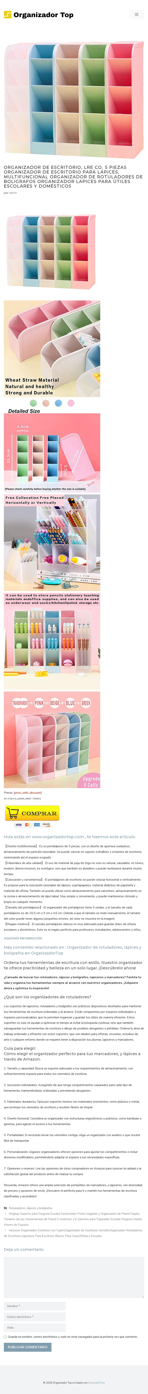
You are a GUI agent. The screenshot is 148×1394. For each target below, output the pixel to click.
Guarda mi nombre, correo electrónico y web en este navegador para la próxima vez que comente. (73, 1337)
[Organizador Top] (38, 14)
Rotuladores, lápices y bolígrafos (30, 1208)
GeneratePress (96, 1383)
